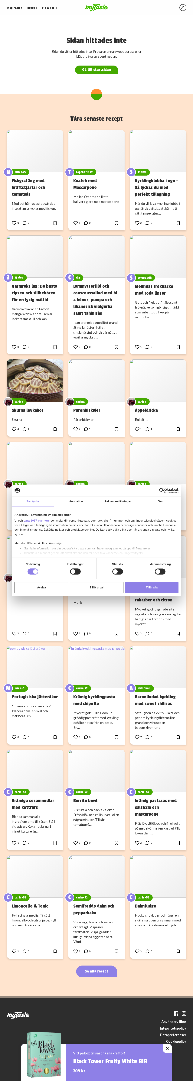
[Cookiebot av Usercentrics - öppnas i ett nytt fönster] (162, 490)
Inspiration (14, 8)
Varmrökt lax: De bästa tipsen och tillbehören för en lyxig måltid (34, 293)
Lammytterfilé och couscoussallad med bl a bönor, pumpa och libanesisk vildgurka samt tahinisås (95, 299)
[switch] (75, 572)
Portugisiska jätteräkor (35, 697)
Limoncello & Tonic (30, 906)
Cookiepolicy (176, 1041)
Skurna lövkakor (27, 410)
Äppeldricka (146, 410)
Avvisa (41, 587)
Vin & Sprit (49, 8)
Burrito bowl (85, 800)
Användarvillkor (173, 1022)
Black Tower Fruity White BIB (110, 1061)
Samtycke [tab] (32, 501)
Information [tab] (75, 501)
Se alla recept (96, 971)
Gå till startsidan (96, 69)
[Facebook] (176, 1013)
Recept (32, 8)
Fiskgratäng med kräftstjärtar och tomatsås (28, 187)
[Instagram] (184, 1013)
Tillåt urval (96, 587)
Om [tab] (160, 501)
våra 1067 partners (37, 520)
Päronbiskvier (86, 410)
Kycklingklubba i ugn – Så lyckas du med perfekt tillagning (156, 187)
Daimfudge (145, 906)
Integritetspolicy (173, 1028)
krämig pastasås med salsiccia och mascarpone (156, 807)
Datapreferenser (173, 1035)
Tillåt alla (152, 587)
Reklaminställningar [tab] (117, 501)
